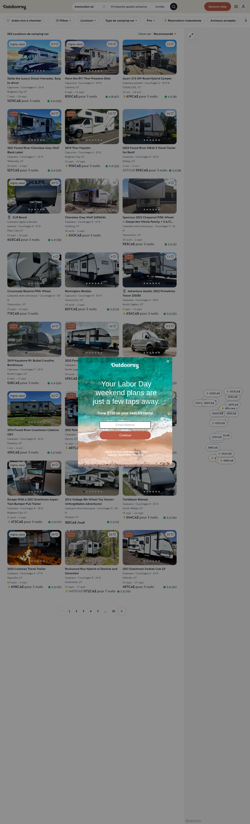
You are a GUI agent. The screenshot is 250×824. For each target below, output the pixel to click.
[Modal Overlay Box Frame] (125, 412)
